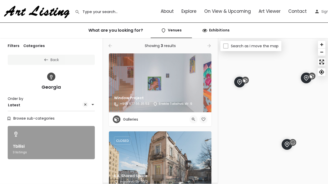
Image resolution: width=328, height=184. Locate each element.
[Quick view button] (193, 119)
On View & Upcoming (227, 11)
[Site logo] (37, 11)
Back (54, 59)
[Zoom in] (321, 44)
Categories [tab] (34, 45)
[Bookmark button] (203, 119)
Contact (297, 11)
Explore (189, 11)
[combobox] (51, 105)
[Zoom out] (321, 52)
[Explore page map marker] (239, 82)
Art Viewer (270, 11)
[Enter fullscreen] (321, 62)
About (167, 11)
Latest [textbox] (14, 105)
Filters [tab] (13, 45)
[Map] (273, 111)
